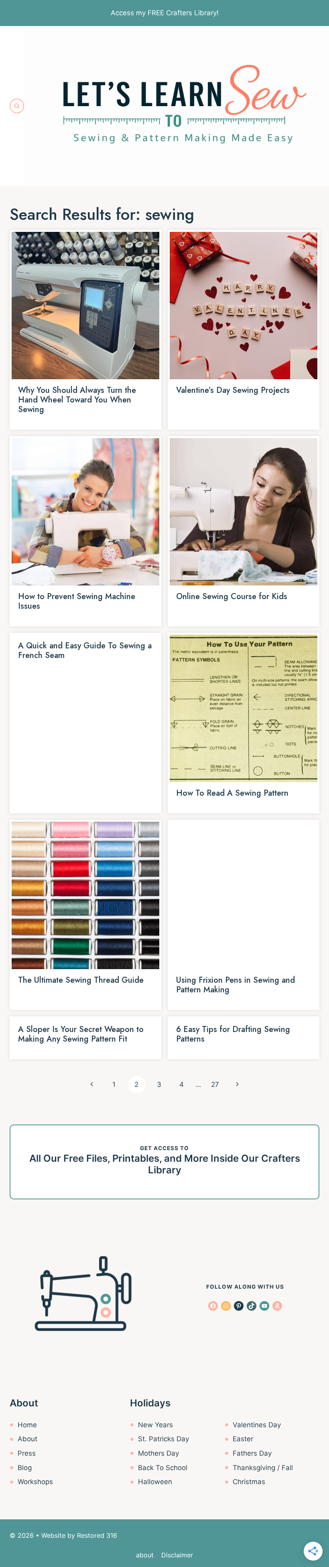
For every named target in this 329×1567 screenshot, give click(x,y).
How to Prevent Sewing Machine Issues (76, 601)
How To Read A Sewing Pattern (232, 793)
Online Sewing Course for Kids (231, 596)
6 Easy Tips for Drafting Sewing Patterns (233, 1034)
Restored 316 (97, 1535)
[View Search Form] (17, 106)
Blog (25, 1468)
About (27, 1439)
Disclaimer (177, 1555)
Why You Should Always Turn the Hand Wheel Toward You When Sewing (77, 399)
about (145, 1555)
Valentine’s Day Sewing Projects (233, 390)
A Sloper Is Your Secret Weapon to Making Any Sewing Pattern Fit (81, 1034)
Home (27, 1425)
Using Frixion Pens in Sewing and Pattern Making (235, 985)
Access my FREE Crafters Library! (165, 13)
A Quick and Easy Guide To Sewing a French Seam (85, 650)
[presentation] (85, 305)
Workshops (35, 1482)
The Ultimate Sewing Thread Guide (81, 980)
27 (215, 1084)
